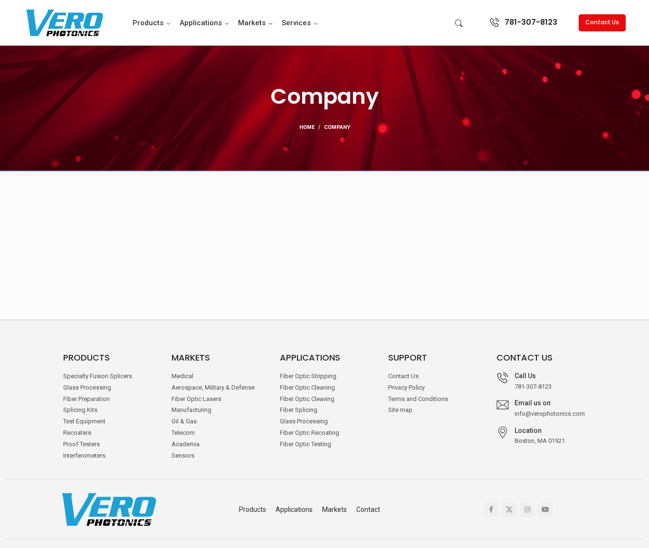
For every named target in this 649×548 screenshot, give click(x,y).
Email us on (533, 403)
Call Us (525, 376)
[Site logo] (63, 22)
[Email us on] (502, 405)
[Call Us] (502, 378)
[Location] (502, 432)
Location (528, 430)
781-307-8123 (531, 22)
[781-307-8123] (494, 22)
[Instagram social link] (527, 509)
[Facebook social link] (491, 509)
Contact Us (602, 22)
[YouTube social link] (545, 509)
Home (307, 127)
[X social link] (509, 509)
